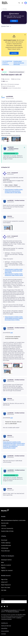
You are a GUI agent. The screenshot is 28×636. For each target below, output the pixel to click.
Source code (4, 523)
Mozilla (5, 510)
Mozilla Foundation (13, 611)
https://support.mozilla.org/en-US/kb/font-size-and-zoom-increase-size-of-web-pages (14, 191)
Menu (22, 3)
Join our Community (7, 528)
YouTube (4, 606)
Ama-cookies (5, 631)
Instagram (7, 606)
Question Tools (5, 26)
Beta (2, 562)
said (11, 332)
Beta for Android (6, 565)
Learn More (14, 53)
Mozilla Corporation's (10, 610)
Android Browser (6, 545)
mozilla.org (4, 623)
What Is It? (4, 582)
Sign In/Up (4, 579)
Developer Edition (6, 559)
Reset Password (6, 585)
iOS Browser (4, 548)
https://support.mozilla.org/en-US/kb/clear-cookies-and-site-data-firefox (14, 271)
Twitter (1, 606)
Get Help (3, 590)
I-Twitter (3, 525)
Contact (3, 633)
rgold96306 (9, 96)
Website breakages (14, 84)
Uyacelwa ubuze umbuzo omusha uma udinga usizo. (18, 63)
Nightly (3, 568)
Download (4, 540)
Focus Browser (5, 551)
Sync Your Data (5, 587)
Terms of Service (6, 625)
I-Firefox (5, 9)
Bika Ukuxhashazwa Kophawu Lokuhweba (13, 520)
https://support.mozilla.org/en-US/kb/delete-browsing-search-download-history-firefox (14, 318)
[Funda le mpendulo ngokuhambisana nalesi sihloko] (24, 147)
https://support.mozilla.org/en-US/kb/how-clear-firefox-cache (14, 274)
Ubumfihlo (4, 628)
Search (19, 3)
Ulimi (2, 599)
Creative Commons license (11, 618)
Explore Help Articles (7, 531)
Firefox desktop (5, 542)
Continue (14, 21)
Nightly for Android (6, 570)
